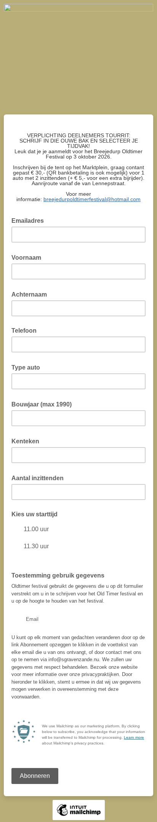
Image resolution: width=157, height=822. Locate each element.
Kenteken (27, 440)
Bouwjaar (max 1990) (43, 404)
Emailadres (29, 220)
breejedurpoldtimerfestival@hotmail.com (92, 199)
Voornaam (28, 257)
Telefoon (24, 330)
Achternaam (31, 294)
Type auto (28, 367)
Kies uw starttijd (34, 514)
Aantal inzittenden (39, 477)
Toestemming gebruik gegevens (57, 575)
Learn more (134, 737)
